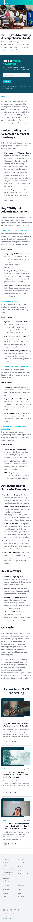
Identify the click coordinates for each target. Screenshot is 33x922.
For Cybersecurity (23, 874)
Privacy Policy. (9, 88)
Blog (3, 97)
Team (4, 897)
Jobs (4, 900)
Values (20, 870)
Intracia (10, 918)
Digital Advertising (9, 869)
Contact (5, 893)
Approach (21, 863)
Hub (19, 889)
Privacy (5, 916)
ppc (8, 97)
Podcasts (21, 897)
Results (20, 866)
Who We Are (6, 889)
